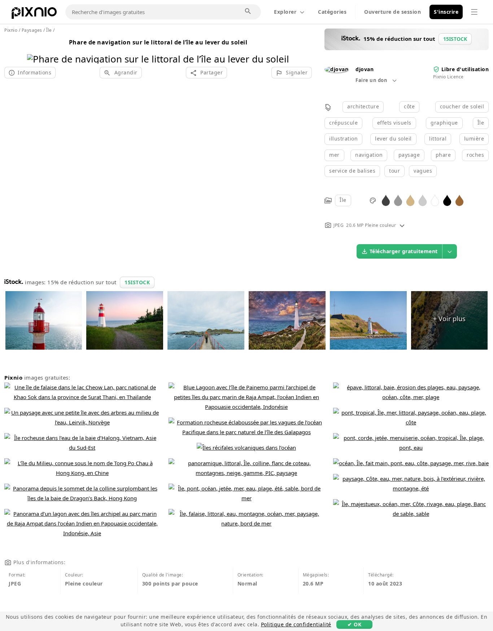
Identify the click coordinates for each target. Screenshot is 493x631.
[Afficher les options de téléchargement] (449, 251)
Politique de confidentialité (296, 624)
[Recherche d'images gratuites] (248, 11)
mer (334, 154)
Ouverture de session (392, 11)
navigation (369, 154)
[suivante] (281, 49)
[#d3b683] (410, 200)
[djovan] (336, 69)
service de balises (352, 170)
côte (409, 106)
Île (480, 122)
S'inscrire (446, 11)
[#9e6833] (459, 200)
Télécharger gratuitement (404, 251)
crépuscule (343, 122)
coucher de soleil (462, 106)
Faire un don (372, 80)
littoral (437, 138)
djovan (364, 69)
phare (443, 154)
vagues (423, 170)
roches (475, 154)
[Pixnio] (34, 14)
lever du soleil (393, 138)
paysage (409, 154)
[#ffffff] (435, 200)
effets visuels (394, 122)
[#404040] (386, 200)
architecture (363, 106)
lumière (474, 138)
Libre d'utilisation (465, 69)
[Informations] (402, 225)
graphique (444, 122)
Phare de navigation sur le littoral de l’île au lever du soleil (158, 42)
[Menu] (474, 12)
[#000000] (447, 200)
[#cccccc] (422, 200)
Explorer (285, 11)
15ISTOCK (137, 282)
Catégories (332, 11)
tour (394, 170)
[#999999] (398, 200)
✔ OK (354, 624)
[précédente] (35, 49)
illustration (343, 138)
